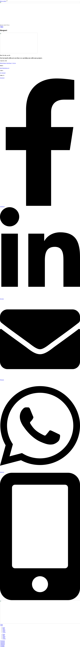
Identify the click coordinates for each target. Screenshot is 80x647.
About (3, 631)
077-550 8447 (3, 72)
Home (3, 627)
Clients (3, 629)
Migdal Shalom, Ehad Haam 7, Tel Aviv (8, 63)
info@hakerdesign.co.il (4, 68)
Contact (4, 632)
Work (3, 628)
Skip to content (3, 1)
